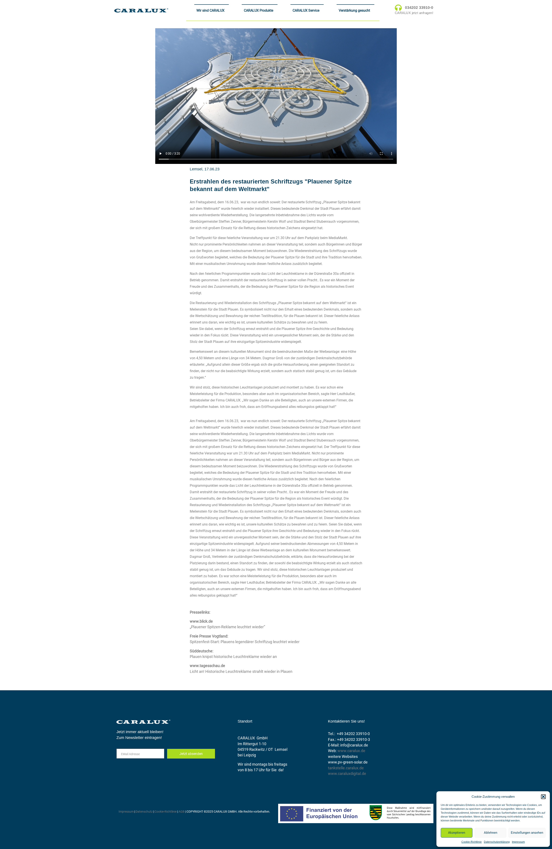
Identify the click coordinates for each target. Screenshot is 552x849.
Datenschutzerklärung (497, 841)
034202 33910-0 (419, 7)
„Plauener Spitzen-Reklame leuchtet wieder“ (227, 627)
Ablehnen (490, 833)
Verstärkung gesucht (354, 10)
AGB (182, 811)
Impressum (518, 841)
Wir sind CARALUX (210, 10)
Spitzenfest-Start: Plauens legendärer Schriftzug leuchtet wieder (245, 642)
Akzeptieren (456, 833)
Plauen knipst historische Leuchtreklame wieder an (233, 657)
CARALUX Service (306, 10)
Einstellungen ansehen (527, 833)
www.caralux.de (351, 751)
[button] (543, 797)
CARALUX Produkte (258, 10)
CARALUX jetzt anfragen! (414, 13)
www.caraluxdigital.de (347, 773)
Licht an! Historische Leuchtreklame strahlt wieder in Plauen (241, 671)
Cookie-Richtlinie (471, 841)
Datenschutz (144, 811)
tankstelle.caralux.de (346, 768)
